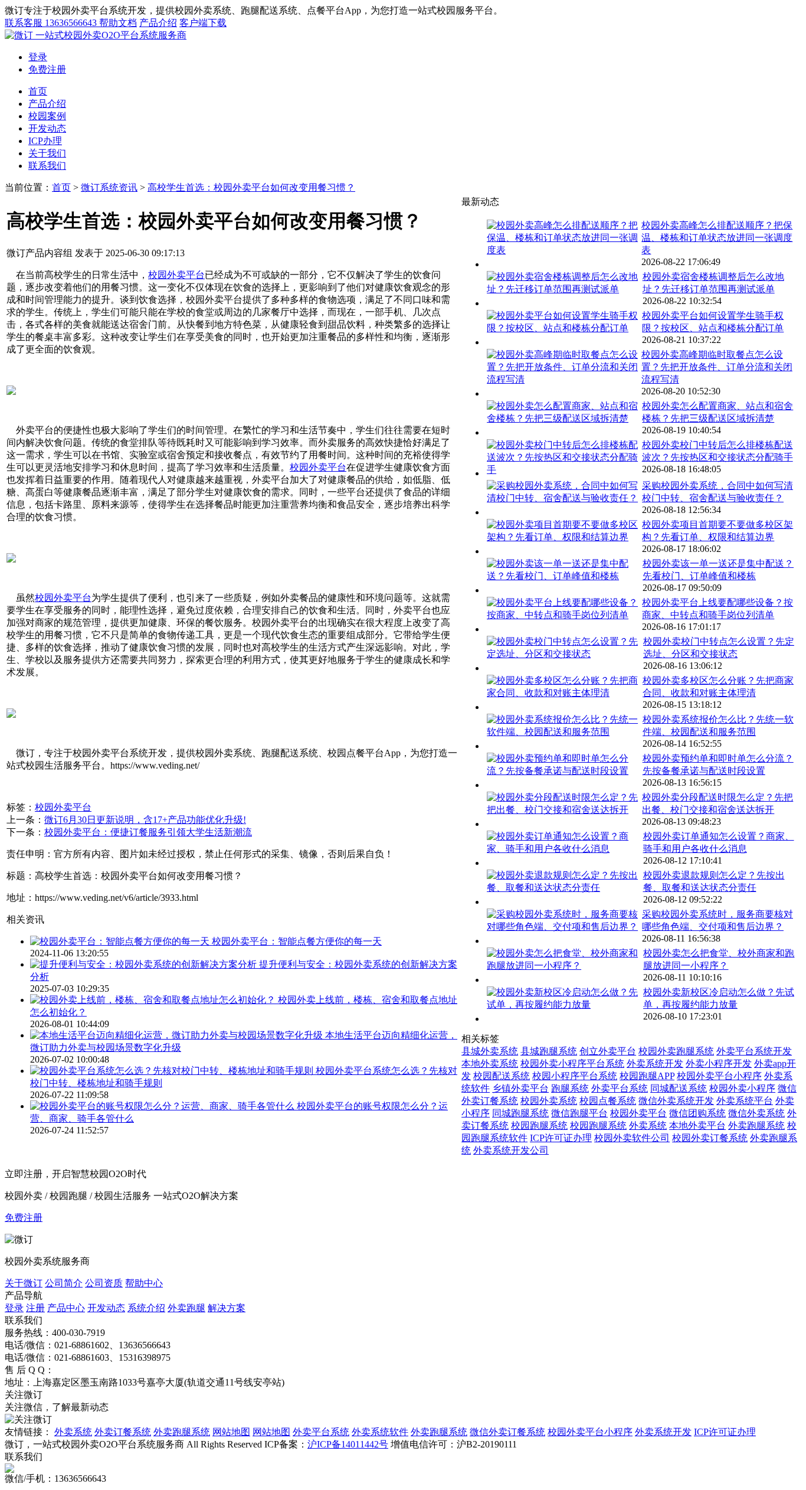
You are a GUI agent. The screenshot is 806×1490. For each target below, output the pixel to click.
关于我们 (47, 153)
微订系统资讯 (109, 187)
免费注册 (47, 69)
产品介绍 (158, 23)
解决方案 (226, 1308)
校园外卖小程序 (742, 1088)
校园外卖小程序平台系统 (572, 1063)
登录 (37, 57)
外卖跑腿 (186, 1308)
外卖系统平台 (744, 1101)
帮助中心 (144, 1283)
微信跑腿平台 (579, 1113)
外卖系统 (648, 1125)
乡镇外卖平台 (520, 1088)
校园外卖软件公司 (632, 1138)
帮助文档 (118, 23)
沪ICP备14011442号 (347, 1444)
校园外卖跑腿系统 (676, 1051)
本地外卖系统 (489, 1063)
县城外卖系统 (489, 1051)
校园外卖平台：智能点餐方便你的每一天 (297, 941)
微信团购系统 (697, 1113)
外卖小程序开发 (719, 1063)
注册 (35, 1308)
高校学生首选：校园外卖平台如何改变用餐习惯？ (251, 187)
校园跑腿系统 (539, 1125)
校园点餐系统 (607, 1101)
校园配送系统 (501, 1076)
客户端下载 (203, 23)
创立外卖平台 (607, 1051)
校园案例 (47, 116)
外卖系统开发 (655, 1063)
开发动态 (47, 128)
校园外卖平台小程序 (719, 1076)
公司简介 (64, 1283)
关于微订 (23, 1283)
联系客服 (51, 23)
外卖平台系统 (619, 1088)
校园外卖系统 (548, 1101)
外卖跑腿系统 (756, 1125)
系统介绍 (146, 1308)
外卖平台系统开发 (754, 1051)
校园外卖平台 (176, 275)
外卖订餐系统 (122, 1432)
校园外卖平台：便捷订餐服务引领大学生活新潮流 (148, 832)
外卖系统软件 (380, 1432)
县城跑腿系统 (548, 1051)
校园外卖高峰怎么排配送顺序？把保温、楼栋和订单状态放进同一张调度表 (716, 237)
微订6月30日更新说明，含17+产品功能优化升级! (145, 820)
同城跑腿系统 (520, 1113)
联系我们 (47, 166)
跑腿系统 (570, 1088)
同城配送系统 (678, 1088)
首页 (37, 91)
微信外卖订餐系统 (507, 1432)
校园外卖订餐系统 (710, 1138)
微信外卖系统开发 (676, 1101)
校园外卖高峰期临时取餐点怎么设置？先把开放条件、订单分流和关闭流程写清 (716, 366)
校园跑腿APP (647, 1076)
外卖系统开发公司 (511, 1150)
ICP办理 (45, 141)
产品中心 (66, 1308)
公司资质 (104, 1283)
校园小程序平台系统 (574, 1076)
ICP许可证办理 (561, 1138)
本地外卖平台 (697, 1125)
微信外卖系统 (756, 1113)
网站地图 (231, 1432)
